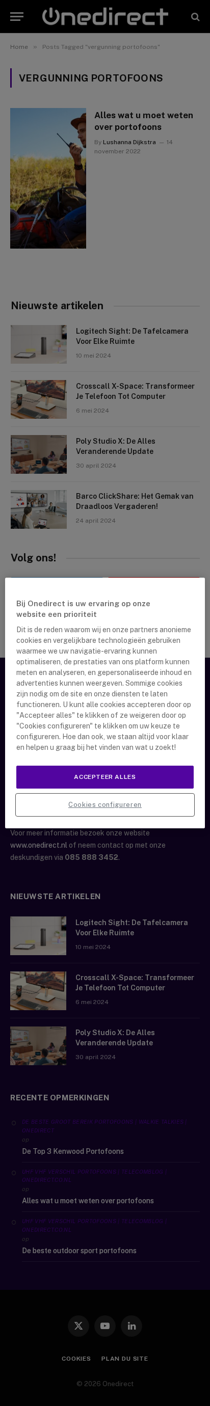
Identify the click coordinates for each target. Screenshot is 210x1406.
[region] (104, 703)
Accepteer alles (105, 776)
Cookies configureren (105, 804)
